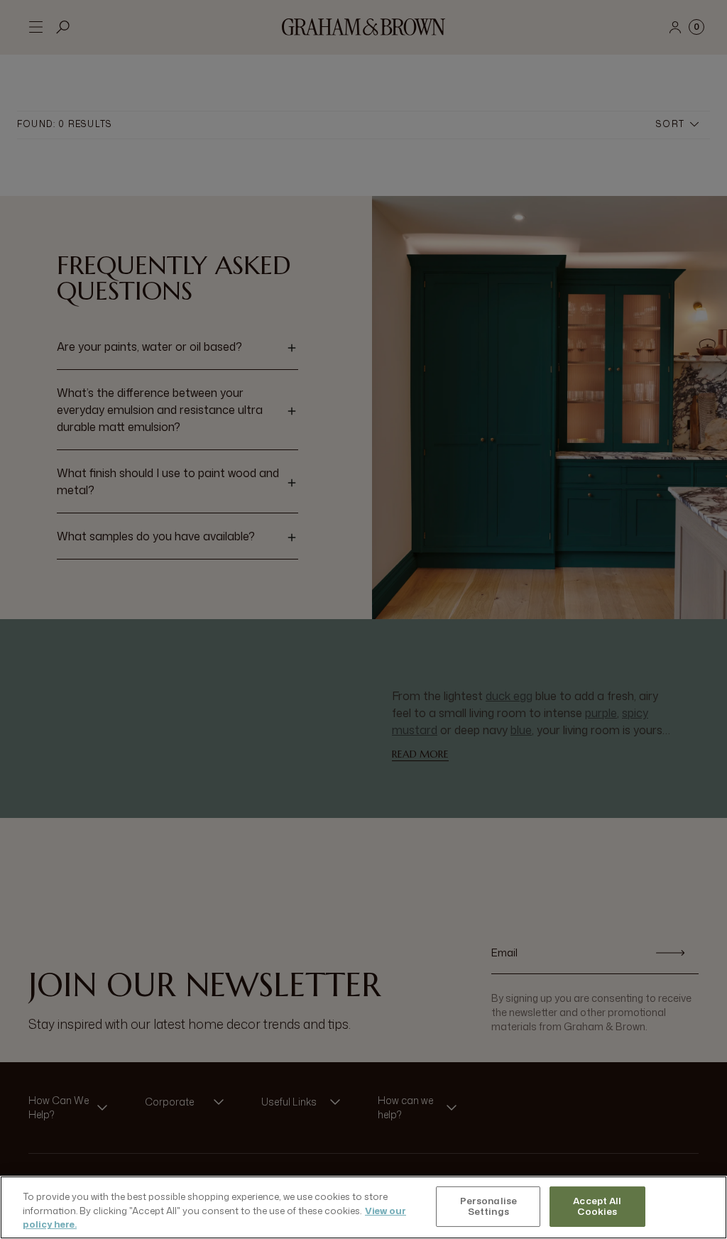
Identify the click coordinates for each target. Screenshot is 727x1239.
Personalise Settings (488, 1206)
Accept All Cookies (597, 1206)
